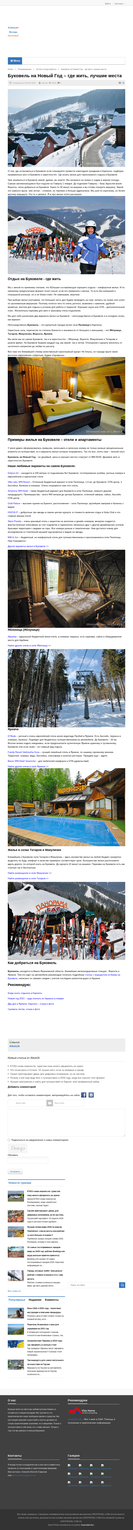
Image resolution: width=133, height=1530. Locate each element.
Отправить (15, 1171)
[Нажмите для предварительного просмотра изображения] (66, 128)
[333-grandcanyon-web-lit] (106, 1476)
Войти (108, 4)
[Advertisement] (76, 32)
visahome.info (75, 1419)
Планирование (24, 69)
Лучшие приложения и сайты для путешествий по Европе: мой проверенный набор (54, 1081)
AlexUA (45, 83)
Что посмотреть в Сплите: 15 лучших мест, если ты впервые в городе (47, 1070)
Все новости (14, 1291)
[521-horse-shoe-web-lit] (84, 1467)
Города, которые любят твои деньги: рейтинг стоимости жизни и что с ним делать (45, 1275)
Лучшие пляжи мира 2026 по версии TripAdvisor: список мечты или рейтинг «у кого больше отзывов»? (46, 1231)
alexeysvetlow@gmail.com (24, 1475)
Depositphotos (87, 1525)
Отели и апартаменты (46, 69)
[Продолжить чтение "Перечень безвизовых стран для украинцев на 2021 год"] (16, 1329)
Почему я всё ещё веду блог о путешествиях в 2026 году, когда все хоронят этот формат (57, 1077)
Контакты (119, 4)
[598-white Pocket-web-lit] (73, 1476)
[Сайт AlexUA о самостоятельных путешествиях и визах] (13, 27)
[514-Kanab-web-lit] (73, 1484)
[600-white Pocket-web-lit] (84, 1476)
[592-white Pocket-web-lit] (106, 1467)
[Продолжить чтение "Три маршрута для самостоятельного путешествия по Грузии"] (16, 1365)
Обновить (13, 1155)
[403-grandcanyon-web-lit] (73, 1467)
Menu (16, 60)
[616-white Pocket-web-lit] (106, 1484)
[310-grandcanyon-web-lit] (95, 1476)
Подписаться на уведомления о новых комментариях (39, 1140)
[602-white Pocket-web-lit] (95, 1484)
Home (10, 69)
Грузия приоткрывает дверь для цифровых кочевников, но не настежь (47, 1074)
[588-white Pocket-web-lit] (95, 1467)
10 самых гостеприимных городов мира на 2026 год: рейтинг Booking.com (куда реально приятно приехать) (46, 1251)
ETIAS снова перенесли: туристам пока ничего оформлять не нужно (46, 1066)
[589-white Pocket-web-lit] (84, 1484)
